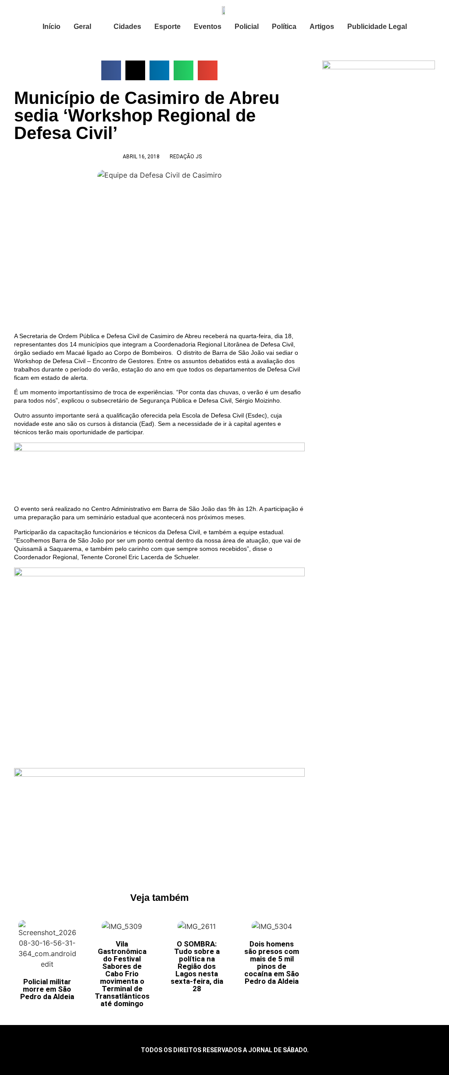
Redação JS (186, 157)
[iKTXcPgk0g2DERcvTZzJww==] (159, 449)
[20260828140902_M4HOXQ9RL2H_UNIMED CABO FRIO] (159, 774)
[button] (111, 70)
